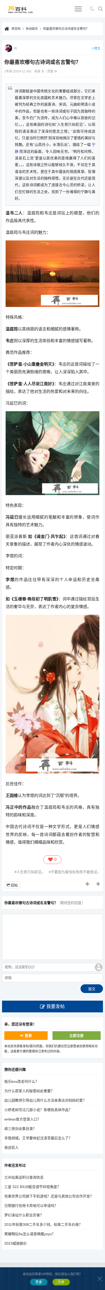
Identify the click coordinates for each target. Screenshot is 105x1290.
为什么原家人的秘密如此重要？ (29, 1091)
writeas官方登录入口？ (22, 1119)
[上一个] (87, 883)
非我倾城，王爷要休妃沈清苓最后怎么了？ (38, 1138)
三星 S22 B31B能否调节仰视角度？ (32, 1187)
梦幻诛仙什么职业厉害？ (24, 1215)
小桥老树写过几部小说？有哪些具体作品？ (38, 1110)
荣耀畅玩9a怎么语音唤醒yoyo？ (29, 1234)
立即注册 (76, 1036)
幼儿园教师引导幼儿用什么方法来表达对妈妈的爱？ (45, 1100)
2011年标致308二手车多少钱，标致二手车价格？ (43, 1224)
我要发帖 (55, 1006)
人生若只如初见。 (31, 872)
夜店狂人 (11, 1147)
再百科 (16, 29)
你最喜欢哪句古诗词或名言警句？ (66, 29)
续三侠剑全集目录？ (20, 1129)
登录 (28, 1036)
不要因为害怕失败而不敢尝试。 (76, 872)
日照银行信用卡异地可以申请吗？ (31, 1206)
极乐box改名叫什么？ (21, 1081)
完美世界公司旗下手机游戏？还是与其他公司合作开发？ (49, 1196)
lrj (15, 48)
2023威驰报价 (15, 1243)
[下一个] (98, 883)
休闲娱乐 (32, 29)
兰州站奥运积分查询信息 (24, 1177)
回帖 (14, 885)
